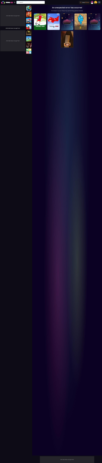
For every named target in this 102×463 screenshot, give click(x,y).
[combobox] (31, 2)
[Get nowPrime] (84, 2)
